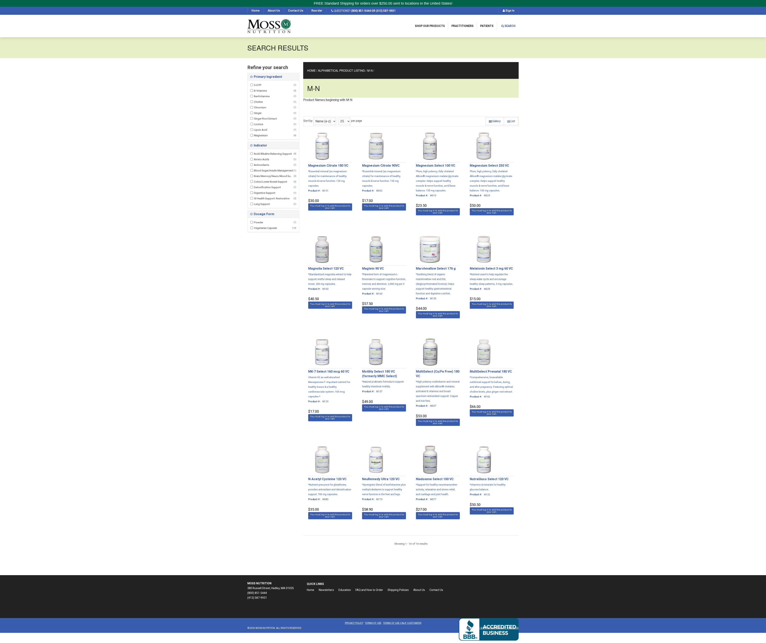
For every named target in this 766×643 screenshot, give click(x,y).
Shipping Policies (398, 590)
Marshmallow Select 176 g (436, 268)
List (512, 121)
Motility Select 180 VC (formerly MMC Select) (379, 373)
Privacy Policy (354, 623)
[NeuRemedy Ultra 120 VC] (376, 460)
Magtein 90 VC (373, 268)
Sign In (509, 11)
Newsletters (326, 590)
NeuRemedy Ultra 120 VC (381, 479)
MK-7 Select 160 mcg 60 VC (328, 371)
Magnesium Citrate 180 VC (328, 165)
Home (256, 11)
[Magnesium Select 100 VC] (430, 146)
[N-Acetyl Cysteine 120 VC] (322, 460)
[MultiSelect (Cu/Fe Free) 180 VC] (430, 352)
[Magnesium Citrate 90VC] (376, 146)
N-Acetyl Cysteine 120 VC (327, 479)
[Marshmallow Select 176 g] (430, 249)
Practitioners (462, 26)
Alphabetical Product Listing (341, 70)
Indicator (260, 145)
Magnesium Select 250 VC (489, 165)
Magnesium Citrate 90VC (381, 165)
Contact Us (295, 11)
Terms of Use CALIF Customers (402, 623)
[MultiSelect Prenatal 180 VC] (484, 352)
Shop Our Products (430, 26)
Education (345, 590)
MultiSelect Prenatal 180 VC (491, 371)
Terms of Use (373, 623)
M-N (370, 70)
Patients (487, 26)
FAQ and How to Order (369, 590)
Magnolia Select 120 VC (326, 268)
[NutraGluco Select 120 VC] (484, 460)
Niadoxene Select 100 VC (435, 479)
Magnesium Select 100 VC (435, 165)
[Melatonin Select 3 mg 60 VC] (484, 249)
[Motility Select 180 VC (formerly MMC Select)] (376, 352)
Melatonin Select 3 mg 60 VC (491, 268)
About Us (274, 11)
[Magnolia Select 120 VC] (322, 249)
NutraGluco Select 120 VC (489, 479)
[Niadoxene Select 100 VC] (430, 460)
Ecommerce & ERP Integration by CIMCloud (492, 628)
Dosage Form (263, 214)
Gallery (496, 121)
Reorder (316, 11)
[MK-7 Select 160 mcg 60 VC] (322, 352)
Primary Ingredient (267, 76)
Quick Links (315, 584)
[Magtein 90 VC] (376, 249)
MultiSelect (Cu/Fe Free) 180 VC (437, 373)
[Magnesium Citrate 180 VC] (322, 146)
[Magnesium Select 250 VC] (484, 146)
